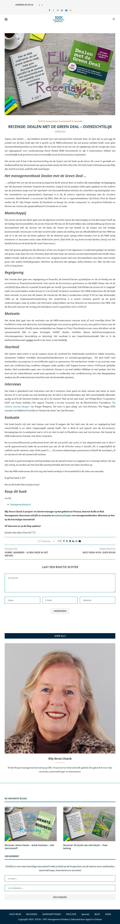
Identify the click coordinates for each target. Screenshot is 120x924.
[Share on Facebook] (64, 541)
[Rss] (70, 10)
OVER (108, 914)
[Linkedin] (62, 10)
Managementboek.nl (20, 504)
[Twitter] (53, 10)
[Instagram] (58, 10)
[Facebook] (49, 10)
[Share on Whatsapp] (76, 541)
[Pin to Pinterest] (70, 541)
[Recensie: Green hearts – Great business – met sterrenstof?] (31, 824)
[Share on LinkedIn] (73, 541)
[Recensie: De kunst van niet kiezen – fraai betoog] (89, 824)
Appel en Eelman (93, 919)
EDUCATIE (71, 914)
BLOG (97, 914)
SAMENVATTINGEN (51, 914)
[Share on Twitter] (67, 541)
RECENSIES (31, 914)
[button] (39, 4)
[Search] (113, 19)
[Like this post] (60, 541)
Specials (85, 914)
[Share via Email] (80, 541)
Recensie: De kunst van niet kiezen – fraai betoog (85, 847)
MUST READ (15, 914)
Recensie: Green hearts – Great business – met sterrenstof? (29, 847)
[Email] (66, 10)
